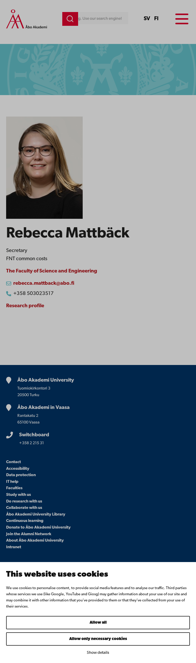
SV (147, 18)
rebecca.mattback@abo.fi (43, 283)
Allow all (98, 623)
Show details (98, 653)
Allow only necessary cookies (98, 639)
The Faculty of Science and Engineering (51, 271)
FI (156, 18)
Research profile (25, 305)
